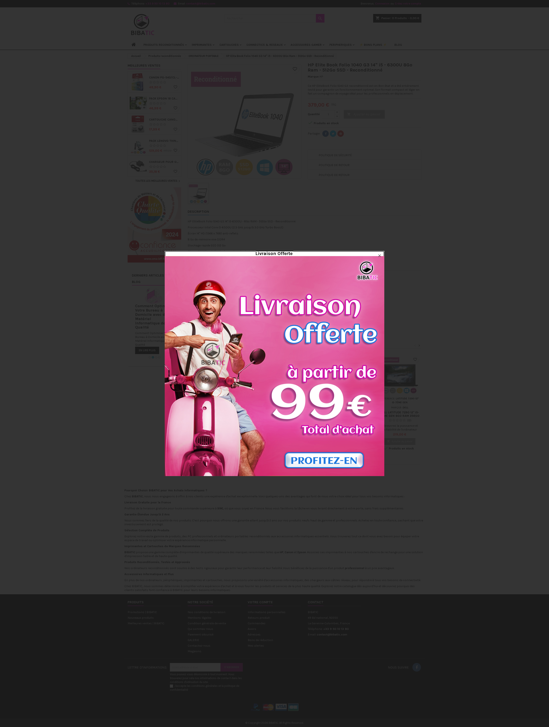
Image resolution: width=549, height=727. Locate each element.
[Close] (379, 255)
